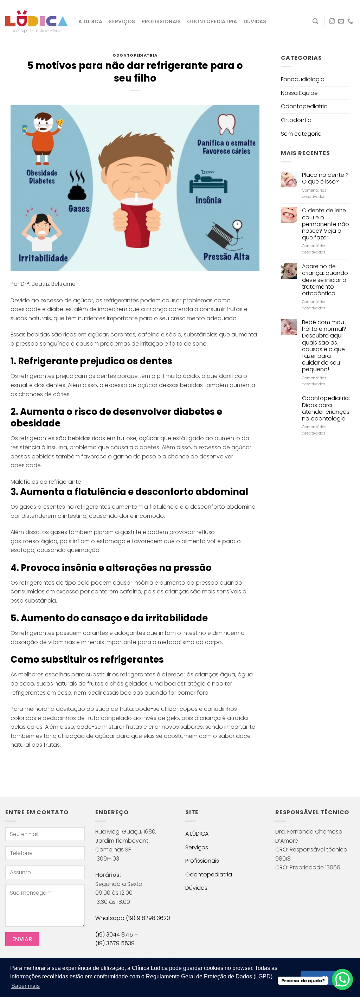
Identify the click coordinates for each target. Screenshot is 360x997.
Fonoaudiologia (302, 79)
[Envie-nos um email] (341, 21)
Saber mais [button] (25, 986)
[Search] (315, 21)
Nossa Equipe (299, 93)
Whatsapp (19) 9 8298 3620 (132, 918)
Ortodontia (296, 120)
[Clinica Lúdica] (36, 21)
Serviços (122, 21)
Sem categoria (301, 134)
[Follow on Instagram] (332, 21)
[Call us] (350, 21)
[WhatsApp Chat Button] (342, 979)
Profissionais (161, 21)
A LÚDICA (90, 21)
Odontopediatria (212, 21)
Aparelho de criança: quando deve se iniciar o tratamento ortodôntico (325, 280)
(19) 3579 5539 (115, 943)
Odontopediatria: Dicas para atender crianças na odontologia (326, 408)
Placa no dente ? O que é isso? (325, 178)
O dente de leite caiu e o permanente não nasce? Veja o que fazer (325, 224)
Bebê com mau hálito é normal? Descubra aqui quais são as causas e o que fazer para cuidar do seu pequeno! (324, 346)
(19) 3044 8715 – (116, 935)
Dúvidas (255, 21)
